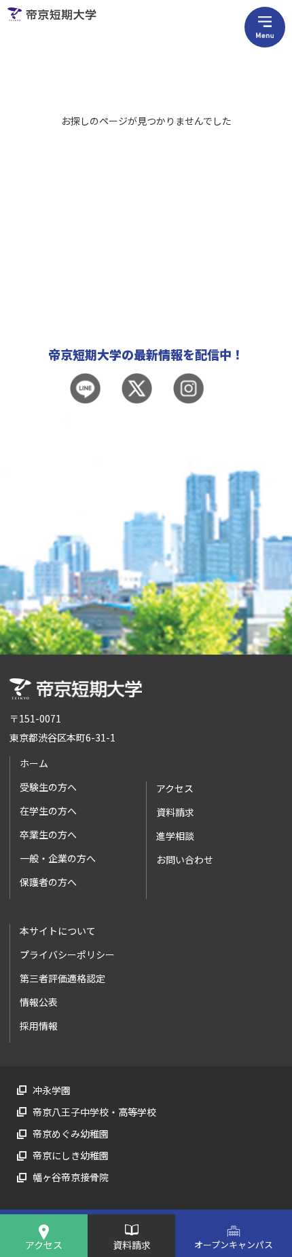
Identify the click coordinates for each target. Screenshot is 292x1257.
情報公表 (39, 1002)
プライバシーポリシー (67, 954)
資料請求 (132, 1245)
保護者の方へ (48, 882)
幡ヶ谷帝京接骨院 (71, 1177)
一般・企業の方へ (58, 858)
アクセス (43, 1245)
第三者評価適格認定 (62, 978)
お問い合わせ (184, 859)
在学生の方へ (48, 810)
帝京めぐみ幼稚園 (71, 1133)
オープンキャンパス (233, 1244)
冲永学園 (52, 1090)
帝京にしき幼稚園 (71, 1155)
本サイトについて (58, 930)
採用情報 (39, 1025)
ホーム (34, 763)
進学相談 (175, 836)
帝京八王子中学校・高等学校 (94, 1112)
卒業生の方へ (48, 834)
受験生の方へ (48, 787)
